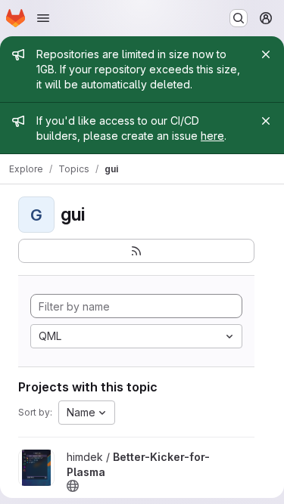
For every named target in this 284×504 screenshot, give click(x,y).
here (212, 135)
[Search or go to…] (238, 18)
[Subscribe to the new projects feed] (136, 251)
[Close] (266, 54)
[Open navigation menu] (43, 18)
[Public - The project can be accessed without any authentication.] (73, 486)
